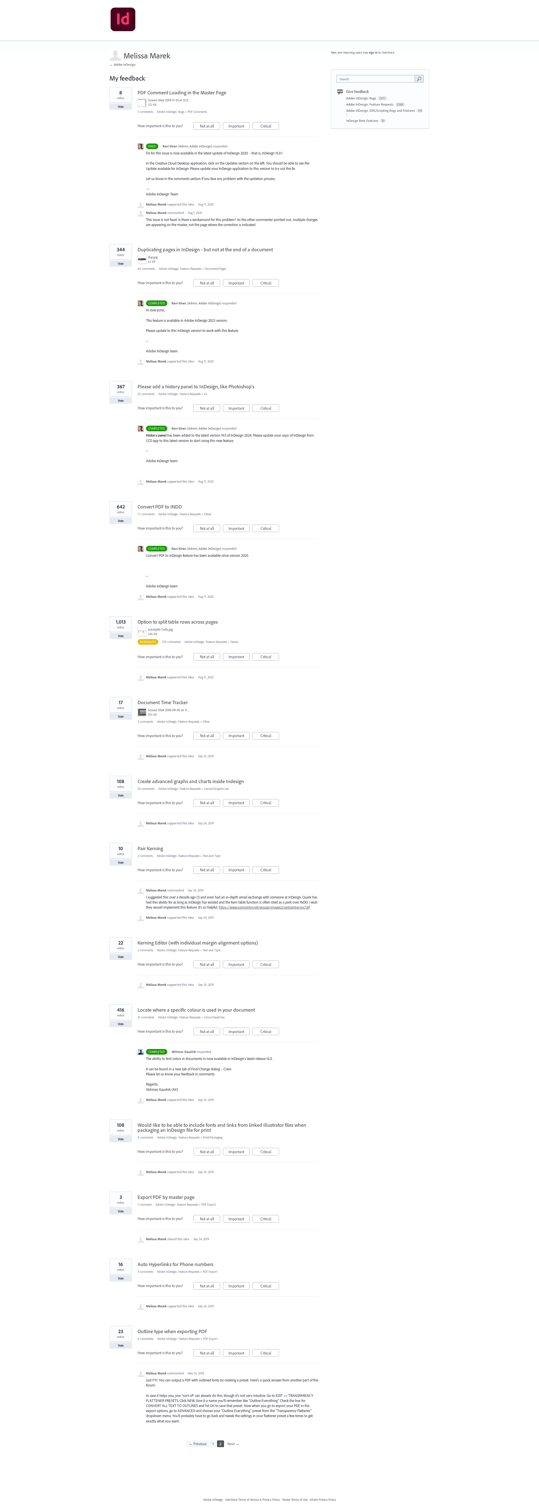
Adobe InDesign (213, 1500)
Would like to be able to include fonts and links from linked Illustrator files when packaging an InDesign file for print (222, 1127)
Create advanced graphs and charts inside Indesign (191, 781)
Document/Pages (215, 269)
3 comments (145, 722)
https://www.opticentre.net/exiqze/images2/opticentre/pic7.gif (264, 907)
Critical (270, 127)
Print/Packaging (212, 1137)
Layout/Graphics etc (216, 789)
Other (207, 514)
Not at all (210, 127)
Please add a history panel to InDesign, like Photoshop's (196, 386)
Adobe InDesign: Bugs (170, 112)
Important (239, 127)
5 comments (145, 112)
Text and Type (211, 856)
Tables (234, 642)
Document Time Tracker (163, 702)
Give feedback (357, 91)
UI (205, 394)
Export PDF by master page (166, 1197)
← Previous (198, 1443)
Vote (121, 107)
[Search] (419, 78)
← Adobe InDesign (122, 64)
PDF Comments (197, 112)
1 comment (145, 1205)
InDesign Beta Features (362, 120)
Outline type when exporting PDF (172, 1331)
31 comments (146, 1017)
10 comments (146, 789)
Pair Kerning (150, 848)
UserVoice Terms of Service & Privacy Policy (252, 1500)
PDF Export (208, 1205)
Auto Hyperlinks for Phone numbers (175, 1264)
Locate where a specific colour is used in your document (196, 1010)
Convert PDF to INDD (160, 506)
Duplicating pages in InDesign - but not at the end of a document (205, 249)
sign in (373, 52)
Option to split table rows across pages (178, 622)
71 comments (146, 514)
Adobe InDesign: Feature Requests (180, 269)
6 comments (145, 1339)
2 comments (145, 856)
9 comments (145, 1137)
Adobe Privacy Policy (323, 1500)
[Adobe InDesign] (122, 20)
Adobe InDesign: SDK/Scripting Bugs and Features (381, 110)
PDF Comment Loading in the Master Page (182, 92)
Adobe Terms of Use (294, 1500)
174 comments (171, 642)
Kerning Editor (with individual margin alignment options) (198, 942)
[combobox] (377, 79)
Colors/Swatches (214, 1017)
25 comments (146, 394)
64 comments (146, 269)
